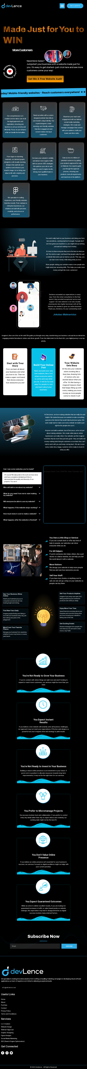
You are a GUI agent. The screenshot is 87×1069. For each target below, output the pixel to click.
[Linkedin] (11, 1052)
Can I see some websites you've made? (18, 469)
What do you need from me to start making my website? (20, 494)
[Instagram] (7, 1052)
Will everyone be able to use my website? (19, 501)
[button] (62, 5)
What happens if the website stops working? (20, 508)
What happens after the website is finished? (20, 520)
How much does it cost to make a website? (20, 514)
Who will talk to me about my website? (18, 487)
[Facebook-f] (2, 1052)
